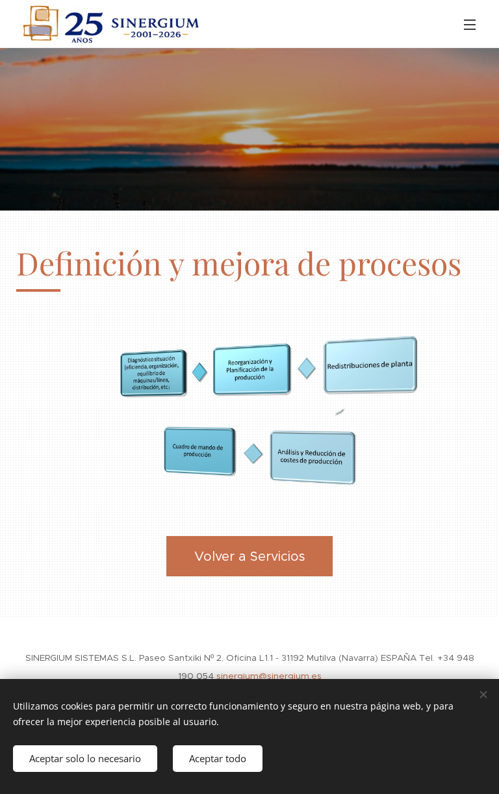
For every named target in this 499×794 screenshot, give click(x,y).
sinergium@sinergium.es (269, 676)
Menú (470, 24)
